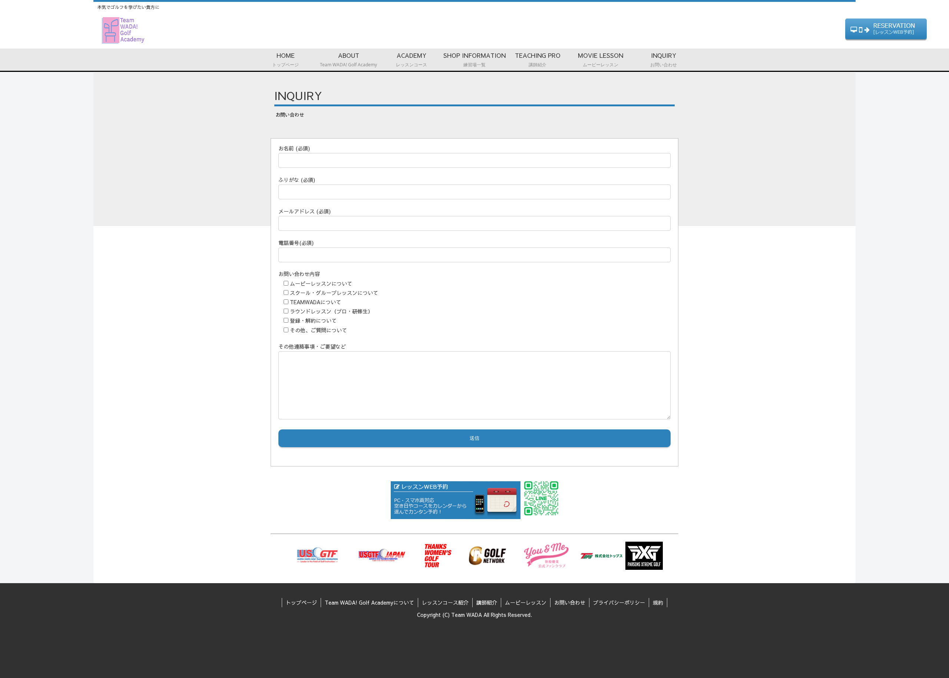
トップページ (301, 602)
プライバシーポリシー (619, 602)
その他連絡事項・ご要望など (312, 346)
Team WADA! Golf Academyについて (369, 602)
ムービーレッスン (525, 602)
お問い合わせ (569, 602)
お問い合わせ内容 (299, 273)
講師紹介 (486, 602)
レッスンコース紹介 (445, 602)
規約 (658, 602)
